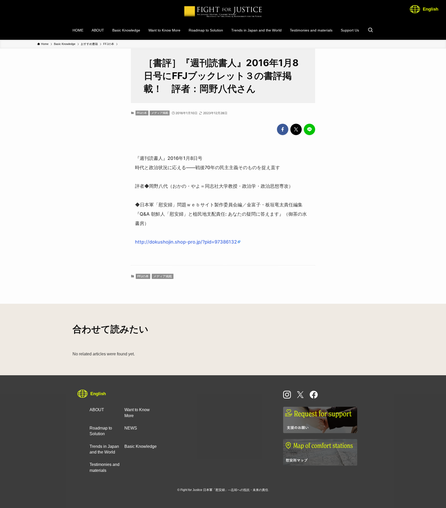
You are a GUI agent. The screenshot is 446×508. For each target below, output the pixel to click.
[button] (282, 129)
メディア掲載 (159, 113)
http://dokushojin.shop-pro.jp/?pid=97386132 (186, 242)
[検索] (370, 30)
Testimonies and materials (105, 467)
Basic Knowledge (140, 446)
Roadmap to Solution (101, 431)
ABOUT (97, 410)
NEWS (130, 428)
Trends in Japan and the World (104, 449)
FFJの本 (142, 113)
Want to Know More (137, 413)
